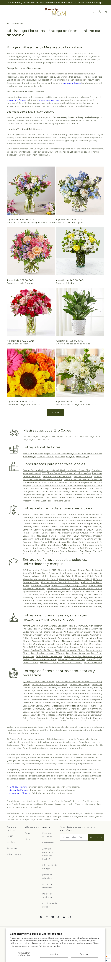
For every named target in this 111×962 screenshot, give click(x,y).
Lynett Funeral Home (56, 529)
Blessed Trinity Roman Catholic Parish (61, 662)
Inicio (9, 23)
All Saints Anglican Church (78, 632)
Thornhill (41, 456)
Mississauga (68, 453)
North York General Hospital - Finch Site (81, 485)
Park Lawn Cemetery (79, 536)
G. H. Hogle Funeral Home (68, 523)
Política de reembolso (47, 886)
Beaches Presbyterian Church (70, 650)
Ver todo (55, 412)
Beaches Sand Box (53, 690)
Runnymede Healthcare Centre (39, 491)
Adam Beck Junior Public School (39, 573)
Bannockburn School (54, 600)
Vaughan (70, 456)
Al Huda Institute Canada (76, 628)
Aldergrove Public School (88, 576)
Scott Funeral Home (45, 542)
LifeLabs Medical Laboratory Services (83, 479)
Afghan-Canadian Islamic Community (68, 625)
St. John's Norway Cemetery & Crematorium (76, 545)
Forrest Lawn (46, 523)
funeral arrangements (49, 100)
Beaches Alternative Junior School (84, 603)
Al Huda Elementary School (70, 573)
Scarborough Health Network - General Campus (57, 494)
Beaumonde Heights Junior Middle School (44, 606)
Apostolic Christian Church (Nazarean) (52, 641)
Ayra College (80, 597)
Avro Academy (64, 597)
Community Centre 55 (67, 708)
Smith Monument (88, 542)
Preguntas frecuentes (47, 835)
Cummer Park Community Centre (48, 712)
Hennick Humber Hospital (57, 476)
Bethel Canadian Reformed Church (83, 656)
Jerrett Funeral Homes (45, 526)
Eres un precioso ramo (18, 344)
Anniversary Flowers (19, 793)
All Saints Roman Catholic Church (70, 635)
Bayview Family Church (42, 650)
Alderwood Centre (79, 684)
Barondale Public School (79, 600)
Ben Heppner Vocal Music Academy (84, 606)
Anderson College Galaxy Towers (69, 585)
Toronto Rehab (85, 497)
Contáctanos (48, 842)
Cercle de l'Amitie (32, 702)
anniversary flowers (16, 100)
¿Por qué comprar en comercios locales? (47, 854)
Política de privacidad (49, 946)
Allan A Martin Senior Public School (60, 582)
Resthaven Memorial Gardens (49, 539)
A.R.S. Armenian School (35, 570)
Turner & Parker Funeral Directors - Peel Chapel (67, 551)
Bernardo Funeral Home (71, 514)
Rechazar (84, 954)
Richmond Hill (94, 453)
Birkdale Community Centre (79, 690)
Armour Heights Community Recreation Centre (68, 687)
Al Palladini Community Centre (49, 684)
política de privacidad (47, 876)
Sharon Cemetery (67, 542)
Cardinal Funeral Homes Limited (51, 517)
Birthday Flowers (18, 787)
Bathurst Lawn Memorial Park (39, 514)
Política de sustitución (47, 895)
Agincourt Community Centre (38, 681)
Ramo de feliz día (65, 283)
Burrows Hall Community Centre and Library (55, 696)
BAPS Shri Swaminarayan (42, 647)
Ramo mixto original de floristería (24, 404)
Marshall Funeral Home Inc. (46, 532)
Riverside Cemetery (75, 539)
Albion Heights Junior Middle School (52, 576)
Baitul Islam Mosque (67, 647)
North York (80, 453)
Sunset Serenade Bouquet (20, 283)
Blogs (27, 839)
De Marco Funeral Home (79, 520)
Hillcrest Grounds (83, 476)
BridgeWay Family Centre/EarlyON (53, 693)
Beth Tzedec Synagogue (49, 656)
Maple (47, 453)
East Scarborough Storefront (75, 718)
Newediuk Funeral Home (51, 536)
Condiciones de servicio (49, 905)
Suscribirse (96, 837)
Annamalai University (58, 588)
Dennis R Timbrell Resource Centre (48, 715)
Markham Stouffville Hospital (74, 482)
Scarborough (29, 456)
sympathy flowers (72, 83)
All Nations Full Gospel (51, 632)
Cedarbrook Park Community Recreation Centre (55, 699)
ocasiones (11, 842)
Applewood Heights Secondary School (64, 591)
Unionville (60, 456)
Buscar (28, 833)
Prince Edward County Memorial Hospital (47, 488)
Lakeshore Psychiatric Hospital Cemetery (80, 526)
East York (27, 453)
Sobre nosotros (14, 854)
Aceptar (54, 954)
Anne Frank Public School (87, 588)
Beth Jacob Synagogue (78, 653)
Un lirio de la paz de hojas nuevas (73, 344)
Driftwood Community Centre (82, 715)
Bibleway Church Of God (71, 659)
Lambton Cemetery (33, 529)
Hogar (10, 836)
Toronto (50, 456)
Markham (56, 453)
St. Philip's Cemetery (68, 548)
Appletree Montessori (33, 591)
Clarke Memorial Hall (91, 705)
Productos (12, 848)
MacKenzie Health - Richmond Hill (40, 482)
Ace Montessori (94, 570)
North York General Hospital (46, 485)
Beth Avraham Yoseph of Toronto (48, 653)
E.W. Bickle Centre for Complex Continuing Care (66, 473)
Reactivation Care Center (87, 488)
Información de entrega (49, 867)
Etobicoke (38, 453)
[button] (6, 12)
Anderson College (40, 585)
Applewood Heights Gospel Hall (59, 644)
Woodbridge (82, 456)
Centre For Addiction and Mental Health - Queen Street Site (56, 470)
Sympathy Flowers (18, 790)
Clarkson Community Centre (38, 708)
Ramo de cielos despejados (70, 222)
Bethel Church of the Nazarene (39, 659)
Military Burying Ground (75, 532)
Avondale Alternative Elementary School (69, 594)
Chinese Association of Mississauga (61, 705)
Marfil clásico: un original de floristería (76, 404)
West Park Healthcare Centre (55, 500)
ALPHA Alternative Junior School (66, 570)
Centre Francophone (91, 699)
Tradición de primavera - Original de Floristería (31, 222)
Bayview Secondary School (51, 603)
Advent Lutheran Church (35, 625)
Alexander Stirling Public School (75, 579)
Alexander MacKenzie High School (40, 579)
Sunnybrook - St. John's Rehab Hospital (53, 497)
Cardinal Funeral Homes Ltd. (86, 517)
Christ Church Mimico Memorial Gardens (44, 520)
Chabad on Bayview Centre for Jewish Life (66, 702)
